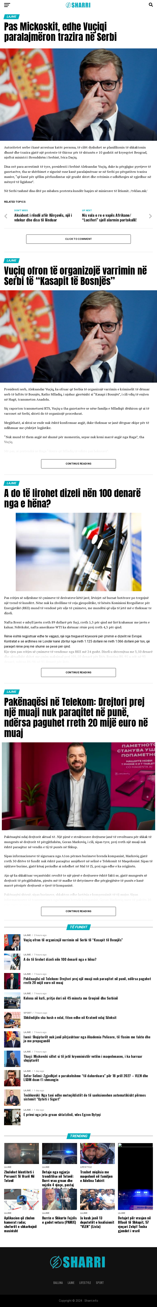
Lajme (71, 1282)
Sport (100, 1282)
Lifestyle (85, 1282)
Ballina (58, 1282)
